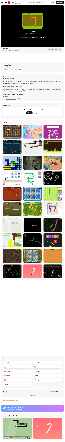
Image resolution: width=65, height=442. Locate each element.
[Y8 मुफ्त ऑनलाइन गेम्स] (7, 2)
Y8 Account (59, 391)
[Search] (28, 2)
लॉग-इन (52, 2)
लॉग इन (35, 113)
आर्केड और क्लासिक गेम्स (11, 99)
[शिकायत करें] (60, 49)
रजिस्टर (29, 113)
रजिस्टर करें (59, 2)
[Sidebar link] (2, 2)
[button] (5, 96)
